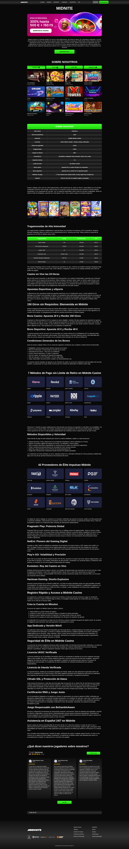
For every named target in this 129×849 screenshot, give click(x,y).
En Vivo (54, 67)
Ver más (64, 802)
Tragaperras (92, 67)
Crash (72, 67)
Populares (35, 67)
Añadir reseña (93, 753)
